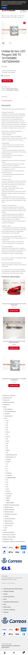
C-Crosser (8, 459)
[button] (24, 23)
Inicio (4, 15)
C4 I (7, 479)
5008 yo (8, 450)
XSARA (7, 500)
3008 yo (8, 432)
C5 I (7, 484)
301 (7, 434)
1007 (7, 420)
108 (7, 425)
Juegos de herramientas (8, 532)
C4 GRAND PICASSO (11, 477)
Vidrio (6, 527)
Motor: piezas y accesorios (9, 534)
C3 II (7, 470)
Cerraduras (7, 413)
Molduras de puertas (9, 509)
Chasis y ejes (6, 400)
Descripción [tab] (4, 96)
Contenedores (6, 404)
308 (7, 438)
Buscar (14, 652)
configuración (4, 5)
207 (7, 429)
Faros (12, 15)
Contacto (5, 594)
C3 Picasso (8, 473)
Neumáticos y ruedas (8, 539)
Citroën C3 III (9, 493)
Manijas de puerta (9, 507)
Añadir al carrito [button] (14, 310)
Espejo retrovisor (9, 416)
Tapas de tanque (8, 520)
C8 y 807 (8, 491)
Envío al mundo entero (8, 596)
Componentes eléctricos (8, 402)
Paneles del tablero (9, 511)
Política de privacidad (8, 591)
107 (7, 422)
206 (7, 427)
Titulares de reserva (9, 523)
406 (7, 445)
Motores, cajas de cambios (9, 536)
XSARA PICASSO (10, 502)
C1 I (7, 464)
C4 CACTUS (9, 475)
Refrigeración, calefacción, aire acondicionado (14, 541)
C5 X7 (7, 489)
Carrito (21, 651)
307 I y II (8, 436)
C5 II (7, 486)
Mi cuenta (4, 652)
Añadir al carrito (7, 81)
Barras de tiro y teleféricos (9, 395)
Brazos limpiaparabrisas (10, 411)
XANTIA (8, 498)
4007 (7, 443)
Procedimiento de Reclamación (10, 601)
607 (7, 452)
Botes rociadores (9, 409)
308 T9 (15, 15)
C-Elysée (8, 461)
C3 (6, 468)
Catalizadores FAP (7, 397)
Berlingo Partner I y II (11, 457)
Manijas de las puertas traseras (12, 505)
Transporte (5, 612)
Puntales (7, 516)
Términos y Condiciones (9, 609)
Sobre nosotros (7, 607)
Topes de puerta (8, 525)
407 (7, 448)
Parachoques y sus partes (11, 514)
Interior (4, 530)
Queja (4, 604)
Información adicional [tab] (7, 100)
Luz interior (8, 495)
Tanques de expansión (10, 518)
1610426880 (16, 90)
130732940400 (9, 90)
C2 (6, 466)
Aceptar (4, 7)
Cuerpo (8, 15)
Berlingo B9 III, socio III (11, 454)
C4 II (7, 482)
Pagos (4, 599)
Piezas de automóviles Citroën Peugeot (12, 588)
